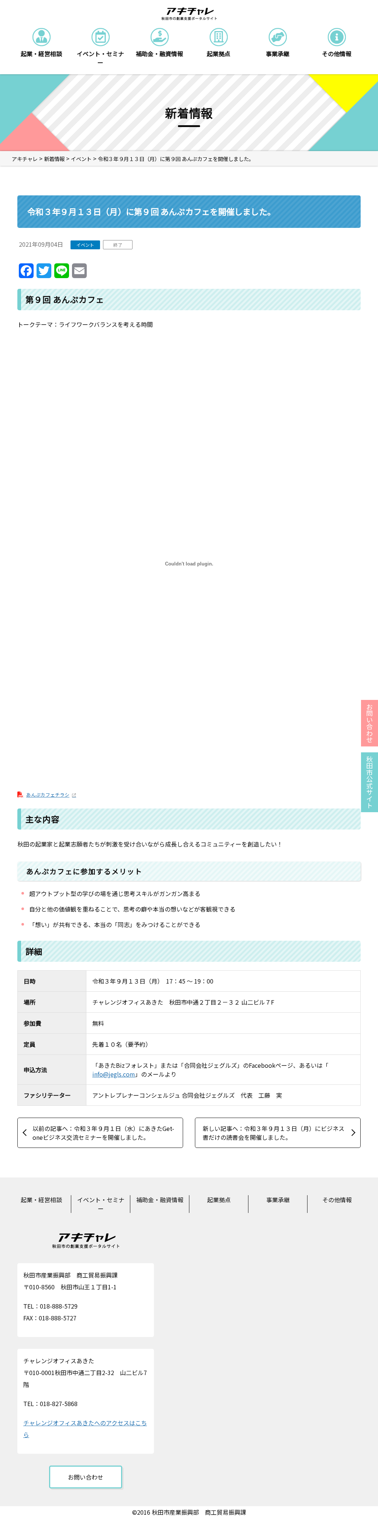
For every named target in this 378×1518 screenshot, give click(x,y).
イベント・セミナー (100, 1204)
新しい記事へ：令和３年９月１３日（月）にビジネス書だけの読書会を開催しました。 (273, 1133)
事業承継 (278, 1199)
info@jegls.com (113, 1074)
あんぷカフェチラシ (47, 794)
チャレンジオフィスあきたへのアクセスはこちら (85, 1428)
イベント (85, 245)
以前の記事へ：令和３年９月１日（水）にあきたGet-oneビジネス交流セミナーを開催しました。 (103, 1133)
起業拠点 (219, 1199)
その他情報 (337, 1199)
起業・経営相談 (41, 1199)
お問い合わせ (85, 1477)
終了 (117, 245)
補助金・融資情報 (159, 1199)
